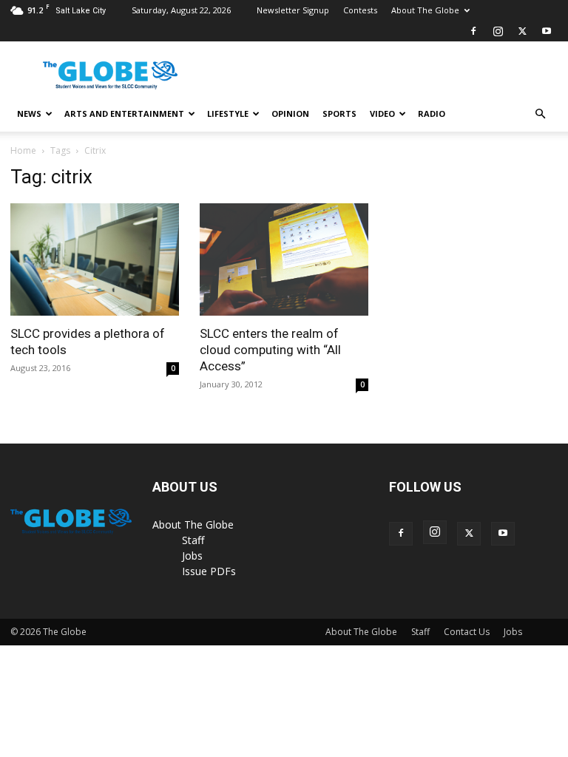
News (29, 113)
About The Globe (425, 10)
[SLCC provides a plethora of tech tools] (94, 259)
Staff (193, 540)
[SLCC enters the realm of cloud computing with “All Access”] (284, 259)
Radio (431, 113)
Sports (339, 113)
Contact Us (467, 631)
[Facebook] (473, 31)
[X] (522, 31)
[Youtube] (546, 31)
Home (23, 150)
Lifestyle (227, 113)
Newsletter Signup (293, 10)
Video (382, 113)
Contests (360, 10)
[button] (540, 114)
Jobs (192, 556)
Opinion (290, 113)
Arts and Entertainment (124, 113)
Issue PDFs (209, 571)
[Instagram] (498, 31)
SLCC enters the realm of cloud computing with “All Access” (270, 349)
